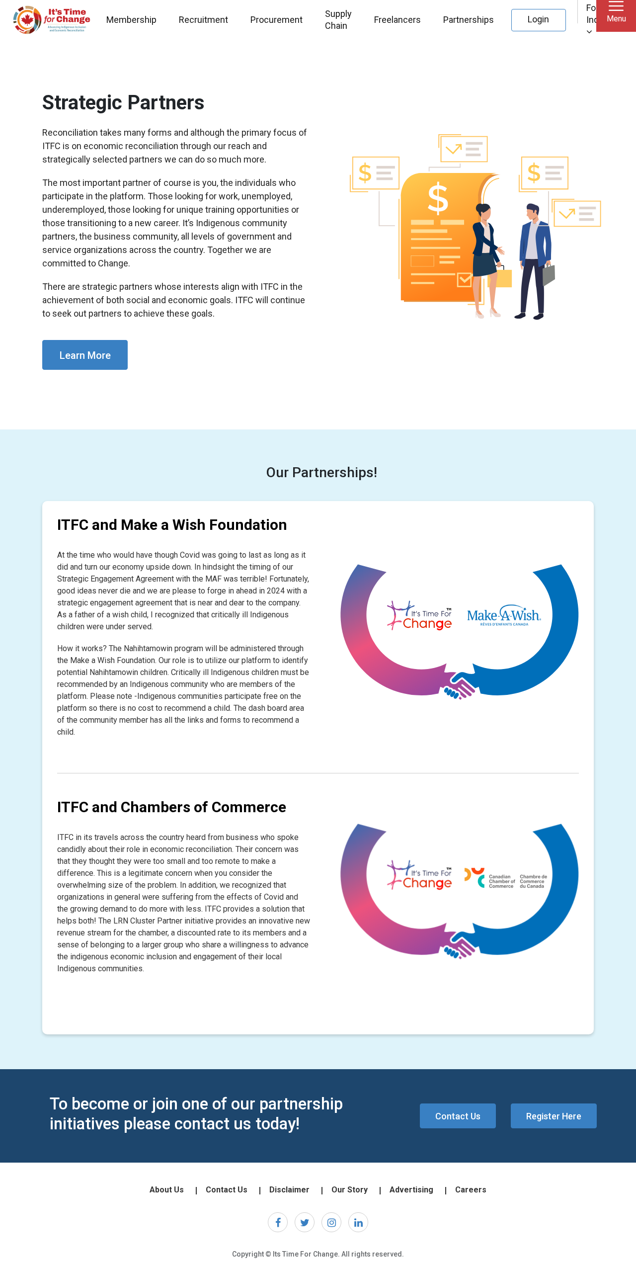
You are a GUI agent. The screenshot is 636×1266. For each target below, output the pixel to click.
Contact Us (457, 1116)
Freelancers (397, 19)
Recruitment (203, 19)
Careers (470, 1189)
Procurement (276, 19)
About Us (167, 1189)
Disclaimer (289, 1189)
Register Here (553, 1116)
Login (538, 19)
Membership (131, 19)
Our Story (349, 1189)
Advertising (411, 1189)
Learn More (85, 355)
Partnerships (468, 19)
